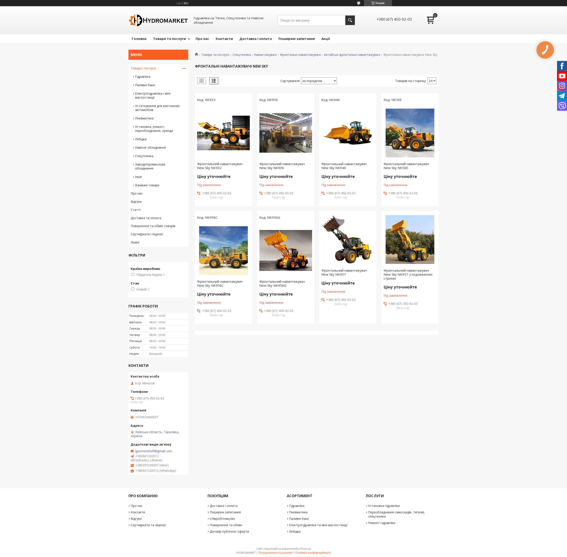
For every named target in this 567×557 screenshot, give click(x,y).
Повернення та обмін (226, 525)
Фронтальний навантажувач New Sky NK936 (282, 166)
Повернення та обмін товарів (153, 226)
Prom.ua (305, 549)
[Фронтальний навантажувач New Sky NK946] (347, 133)
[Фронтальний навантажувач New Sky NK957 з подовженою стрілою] (410, 239)
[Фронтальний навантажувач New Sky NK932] (223, 133)
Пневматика (144, 118)
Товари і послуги (143, 68)
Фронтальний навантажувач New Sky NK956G (282, 283)
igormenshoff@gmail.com (153, 451)
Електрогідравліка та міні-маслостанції (318, 525)
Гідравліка (142, 76)
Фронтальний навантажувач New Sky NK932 (220, 166)
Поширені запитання (296, 38)
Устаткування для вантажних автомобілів (157, 108)
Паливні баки (145, 85)
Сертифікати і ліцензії (147, 234)
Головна (139, 38)
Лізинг (135, 242)
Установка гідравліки (384, 506)
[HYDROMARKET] (158, 20)
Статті (135, 210)
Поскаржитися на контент (275, 553)
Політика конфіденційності (313, 553)
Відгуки (136, 201)
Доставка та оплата (146, 218)
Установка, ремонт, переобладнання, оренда (154, 129)
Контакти (224, 38)
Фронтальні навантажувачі (300, 55)
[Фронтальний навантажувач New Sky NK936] (285, 133)
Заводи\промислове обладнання (150, 166)
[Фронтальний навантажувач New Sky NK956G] (285, 250)
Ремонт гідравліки (381, 523)
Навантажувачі (265, 55)
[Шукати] (350, 20)
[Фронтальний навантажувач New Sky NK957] (347, 239)
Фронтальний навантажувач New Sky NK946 (344, 166)
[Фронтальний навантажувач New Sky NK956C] (223, 250)
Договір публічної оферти (229, 531)
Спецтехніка (242, 55)
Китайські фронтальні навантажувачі (352, 55)
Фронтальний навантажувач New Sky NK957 (344, 272)
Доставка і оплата (255, 38)
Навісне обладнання (150, 147)
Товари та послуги (169, 38)
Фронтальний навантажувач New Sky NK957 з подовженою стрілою (408, 274)
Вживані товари (147, 185)
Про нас (202, 38)
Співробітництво (222, 518)
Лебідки (141, 139)
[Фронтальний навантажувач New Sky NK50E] (410, 133)
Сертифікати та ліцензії (148, 525)
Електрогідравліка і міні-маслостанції (153, 95)
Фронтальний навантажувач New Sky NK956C (220, 283)
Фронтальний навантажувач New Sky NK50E (406, 166)
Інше (138, 177)
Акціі (325, 38)
